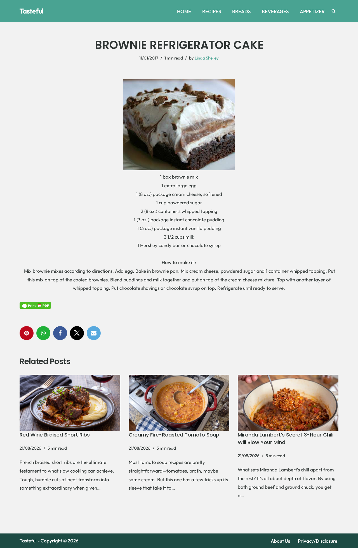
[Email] (94, 333)
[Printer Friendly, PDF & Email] (35, 305)
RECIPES (211, 11)
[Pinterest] (27, 333)
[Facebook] (60, 333)
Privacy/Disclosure (317, 541)
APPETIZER (312, 11)
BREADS (241, 11)
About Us (280, 541)
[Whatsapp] (43, 333)
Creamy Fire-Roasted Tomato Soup (174, 434)
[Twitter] (77, 333)
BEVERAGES (275, 11)
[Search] (333, 11)
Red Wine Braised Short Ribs (55, 434)
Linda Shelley (207, 58)
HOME (184, 11)
